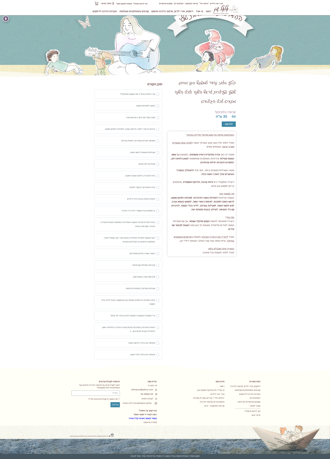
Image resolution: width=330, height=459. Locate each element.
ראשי (208, 11)
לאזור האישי (106, 3)
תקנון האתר (195, 456)
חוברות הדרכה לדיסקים (105, 11)
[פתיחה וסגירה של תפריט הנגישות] (6, 19)
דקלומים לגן (179, 3)
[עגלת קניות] (96, 3)
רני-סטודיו (160, 456)
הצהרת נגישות (182, 456)
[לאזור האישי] (113, 3)
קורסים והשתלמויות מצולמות (134, 11)
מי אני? (199, 11)
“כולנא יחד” (204, 3)
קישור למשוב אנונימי (148, 418)
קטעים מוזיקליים (165, 3)
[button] (140, 403)
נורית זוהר (151, 456)
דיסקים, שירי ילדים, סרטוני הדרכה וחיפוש (172, 11)
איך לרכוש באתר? (140, 4)
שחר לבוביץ (136, 456)
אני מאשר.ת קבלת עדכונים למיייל (103, 399)
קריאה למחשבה (191, 3)
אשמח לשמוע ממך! (124, 4)
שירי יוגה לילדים (216, 3)
